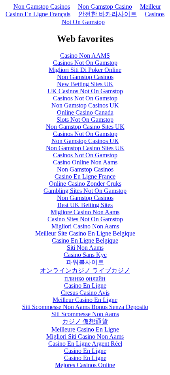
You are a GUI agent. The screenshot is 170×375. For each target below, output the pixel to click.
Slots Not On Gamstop (85, 119)
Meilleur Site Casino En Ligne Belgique (85, 233)
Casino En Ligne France (85, 176)
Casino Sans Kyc (85, 254)
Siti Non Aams (85, 247)
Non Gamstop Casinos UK (85, 105)
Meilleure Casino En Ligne (85, 329)
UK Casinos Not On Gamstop (85, 91)
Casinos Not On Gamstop (85, 62)
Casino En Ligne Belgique (85, 240)
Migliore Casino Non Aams (85, 212)
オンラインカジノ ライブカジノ (85, 270)
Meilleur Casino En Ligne (85, 299)
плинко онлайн (85, 278)
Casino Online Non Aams (85, 162)
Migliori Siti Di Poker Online (85, 69)
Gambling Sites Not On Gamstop (85, 190)
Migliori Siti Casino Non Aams (85, 336)
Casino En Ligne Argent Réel (85, 343)
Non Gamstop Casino (105, 6)
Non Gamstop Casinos (41, 6)
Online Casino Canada (85, 112)
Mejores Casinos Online (85, 365)
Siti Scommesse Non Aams (85, 314)
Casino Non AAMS (85, 55)
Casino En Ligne (85, 285)
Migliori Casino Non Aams (85, 226)
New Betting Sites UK (85, 84)
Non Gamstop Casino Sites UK (85, 126)
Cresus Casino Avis (85, 292)
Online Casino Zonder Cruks (85, 183)
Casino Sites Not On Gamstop (85, 219)
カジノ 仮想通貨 (85, 321)
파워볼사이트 (85, 262)
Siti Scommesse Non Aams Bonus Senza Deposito (85, 306)
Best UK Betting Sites (85, 205)
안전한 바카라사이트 (107, 14)
